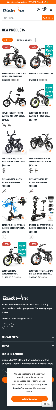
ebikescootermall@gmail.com (17, 318)
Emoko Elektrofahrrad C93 (41, 73)
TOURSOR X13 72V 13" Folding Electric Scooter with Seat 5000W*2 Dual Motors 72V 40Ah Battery (41, 226)
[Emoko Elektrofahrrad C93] (41, 57)
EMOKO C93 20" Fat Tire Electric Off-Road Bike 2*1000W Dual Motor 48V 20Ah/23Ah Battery (39, 114)
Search (49, 18)
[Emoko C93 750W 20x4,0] (41, 254)
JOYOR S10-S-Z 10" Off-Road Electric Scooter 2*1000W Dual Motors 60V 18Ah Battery (13, 226)
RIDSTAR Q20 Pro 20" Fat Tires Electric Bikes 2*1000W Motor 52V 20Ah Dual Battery (14, 160)
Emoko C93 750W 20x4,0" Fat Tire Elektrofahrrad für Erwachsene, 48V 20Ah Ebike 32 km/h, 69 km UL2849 (41, 272)
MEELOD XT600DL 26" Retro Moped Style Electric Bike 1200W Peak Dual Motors (41, 180)
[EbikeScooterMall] (13, 9)
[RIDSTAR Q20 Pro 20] (14, 142)
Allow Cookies (29, 399)
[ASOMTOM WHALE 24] (41, 142)
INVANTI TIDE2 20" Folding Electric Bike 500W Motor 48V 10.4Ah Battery (13, 114)
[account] (38, 10)
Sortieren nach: (24, 39)
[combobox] (22, 17)
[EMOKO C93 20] (41, 96)
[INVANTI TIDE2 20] (14, 96)
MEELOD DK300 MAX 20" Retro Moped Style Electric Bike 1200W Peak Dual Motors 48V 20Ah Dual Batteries (14, 180)
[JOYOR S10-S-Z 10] (14, 208)
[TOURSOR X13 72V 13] (41, 208)
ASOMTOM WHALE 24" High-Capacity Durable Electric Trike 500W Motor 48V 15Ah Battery (40, 160)
